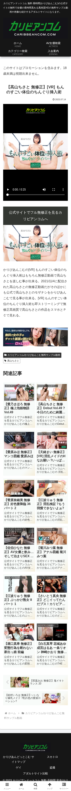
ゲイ (18, 767)
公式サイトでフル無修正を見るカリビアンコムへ (35, 215)
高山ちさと (13, 360)
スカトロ (52, 756)
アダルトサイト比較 (35, 773)
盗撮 (52, 767)
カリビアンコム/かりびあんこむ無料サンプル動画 (33, 355)
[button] (63, 590)
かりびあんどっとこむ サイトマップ (18, 759)
